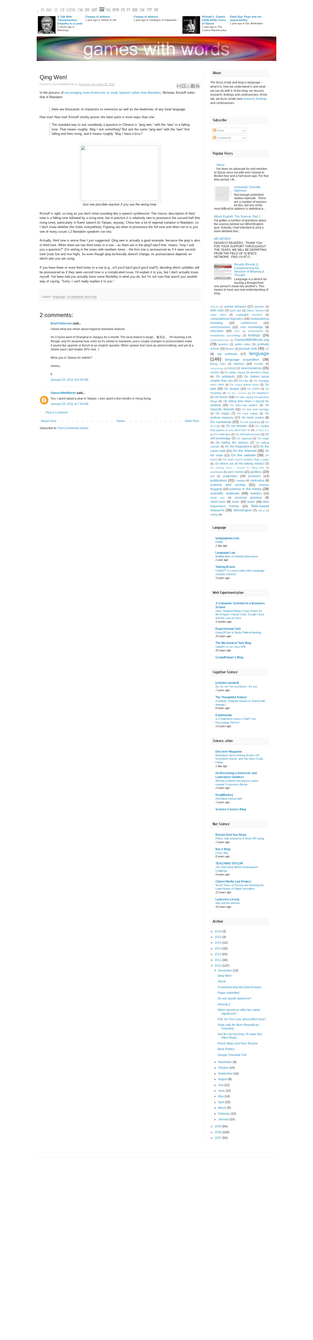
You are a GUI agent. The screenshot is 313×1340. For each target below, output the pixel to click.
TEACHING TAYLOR (229, 863)
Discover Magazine (228, 751)
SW (142, 10)
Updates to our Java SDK (230, 646)
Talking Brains (225, 567)
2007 (218, 1138)
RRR (134, 10)
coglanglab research (249, 314)
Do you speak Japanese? (235, 998)
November (225, 1062)
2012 (218, 954)
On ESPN (253, 388)
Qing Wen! (225, 975)
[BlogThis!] (183, 85)
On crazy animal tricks (244, 384)
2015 (218, 937)
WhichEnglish (243, 510)
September (226, 1073)
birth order (217, 310)
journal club (248, 348)
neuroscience (251, 368)
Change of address (97, 16)
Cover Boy (221, 852)
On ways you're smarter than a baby (246, 459)
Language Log (225, 552)
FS (42, 10)
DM (87, 10)
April (221, 1102)
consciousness (220, 327)
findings (261, 99)
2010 (218, 965)
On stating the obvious (232, 442)
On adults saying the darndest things (246, 372)
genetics (223, 344)
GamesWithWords (63, 393)
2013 (218, 948)
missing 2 (224, 1004)
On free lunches (236, 393)
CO (68, 10)
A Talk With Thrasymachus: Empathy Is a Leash (70, 20)
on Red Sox (262, 430)
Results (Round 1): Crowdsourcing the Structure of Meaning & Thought (249, 270)
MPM (115, 10)
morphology (217, 368)
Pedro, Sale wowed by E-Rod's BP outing (239, 838)
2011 (218, 960)
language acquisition (242, 359)
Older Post (192, 421)
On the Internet (245, 451)
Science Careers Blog (230, 809)
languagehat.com (227, 538)
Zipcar (220, 165)
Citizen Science (255, 310)
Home (121, 421)
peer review (236, 472)
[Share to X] (188, 85)
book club (235, 310)
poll (212, 476)
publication (218, 480)
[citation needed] (227, 683)
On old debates (236, 426)
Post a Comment (57, 412)
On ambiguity (225, 376)
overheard (216, 471)
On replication (222, 434)
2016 (218, 931)
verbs (235, 502)
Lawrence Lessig (227, 899)
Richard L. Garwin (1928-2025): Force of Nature (214, 20)
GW (101, 10)
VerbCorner (218, 502)
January (224, 1119)
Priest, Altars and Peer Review (238, 1043)
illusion (230, 348)
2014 (218, 942)
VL (74, 10)
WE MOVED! (222, 239)
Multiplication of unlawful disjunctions (236, 556)
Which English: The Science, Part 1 (237, 216)
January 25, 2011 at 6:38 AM (69, 379)
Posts (220, 130)
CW (80, 10)
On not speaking (250, 422)
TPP (149, 10)
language (59, 296)
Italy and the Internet (227, 903)
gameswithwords (219, 340)
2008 (218, 1132)
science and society (228, 485)
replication (257, 480)
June (221, 1090)
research (249, 99)
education (217, 331)
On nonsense (220, 422)
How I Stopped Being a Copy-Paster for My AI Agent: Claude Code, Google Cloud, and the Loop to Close (240, 614)
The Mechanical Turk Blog (233, 643)
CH (62, 10)
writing (214, 514)
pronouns (254, 476)
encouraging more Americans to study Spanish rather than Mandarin (113, 92)
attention (259, 306)
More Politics (226, 1049)
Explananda (223, 715)
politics (256, 472)
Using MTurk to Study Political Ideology (238, 632)
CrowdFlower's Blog (229, 657)
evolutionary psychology (225, 335)
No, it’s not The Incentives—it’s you (236, 686)
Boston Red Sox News (230, 834)
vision (251, 502)
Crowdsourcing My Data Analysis (239, 987)
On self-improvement (247, 434)
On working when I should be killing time (237, 467)
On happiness (260, 392)
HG (108, 10)
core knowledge (251, 327)
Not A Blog (222, 849)
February (224, 1113)
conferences (249, 323)
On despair (231, 388)
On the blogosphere (238, 446)
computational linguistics (226, 319)
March (222, 1108)
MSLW (232, 368)
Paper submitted (228, 993)
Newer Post (48, 421)
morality (258, 363)
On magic (223, 413)
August (223, 1079)
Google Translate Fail (232, 1055)
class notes (218, 314)
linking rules (218, 363)
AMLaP (214, 306)
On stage (263, 438)
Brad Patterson (61, 323)
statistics (256, 493)
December (225, 970)
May (221, 1096)
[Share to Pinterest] (197, 85)
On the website (243, 455)
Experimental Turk (228, 628)
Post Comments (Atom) (73, 428)
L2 (267, 348)
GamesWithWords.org (252, 340)
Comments (223, 138)
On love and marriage (255, 409)
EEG (237, 331)
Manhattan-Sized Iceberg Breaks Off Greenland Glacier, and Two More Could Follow (239, 759)
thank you (217, 497)
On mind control (253, 417)
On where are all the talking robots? (239, 463)
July (221, 1085)
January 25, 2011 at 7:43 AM (69, 404)
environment (255, 331)
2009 (218, 1126)
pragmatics (230, 476)
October (223, 1067)
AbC (49, 10)
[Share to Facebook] (192, 85)
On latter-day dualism (244, 405)
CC (56, 10)
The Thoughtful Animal (230, 697)
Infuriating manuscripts (228, 798)
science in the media (245, 489)
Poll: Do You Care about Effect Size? (242, 1019)
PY (128, 10)
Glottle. (219, 541)
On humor (221, 397)
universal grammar (248, 497)
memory (239, 364)
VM (156, 10)
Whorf (261, 510)
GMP (94, 10)
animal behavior (235, 306)
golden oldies (243, 344)
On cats (243, 380)
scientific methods (224, 493)
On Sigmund (244, 438)
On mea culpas (247, 413)
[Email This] (179, 85)
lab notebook (227, 354)
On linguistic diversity (82, 296)
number (214, 372)
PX (123, 10)
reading (240, 480)
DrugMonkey (224, 795)
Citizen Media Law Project (233, 881)
